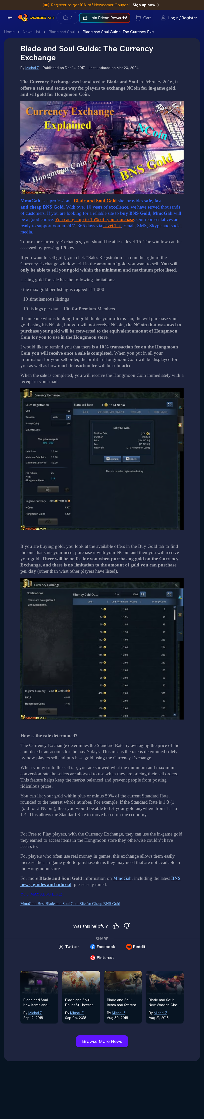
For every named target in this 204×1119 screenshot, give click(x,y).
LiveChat (112, 225)
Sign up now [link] (144, 4)
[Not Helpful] (127, 926)
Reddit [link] (139, 946)
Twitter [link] (72, 946)
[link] (23, 18)
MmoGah (122, 878)
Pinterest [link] (105, 957)
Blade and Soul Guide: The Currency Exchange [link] (123, 31)
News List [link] (32, 31)
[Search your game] (67, 18)
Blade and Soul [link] (62, 31)
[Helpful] (115, 926)
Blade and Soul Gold (95, 200)
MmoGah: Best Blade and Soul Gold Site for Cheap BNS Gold (70, 903)
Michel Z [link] (32, 68)
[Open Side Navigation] (10, 17)
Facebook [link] (106, 946)
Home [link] (9, 31)
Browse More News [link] (102, 1041)
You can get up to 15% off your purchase (94, 219)
